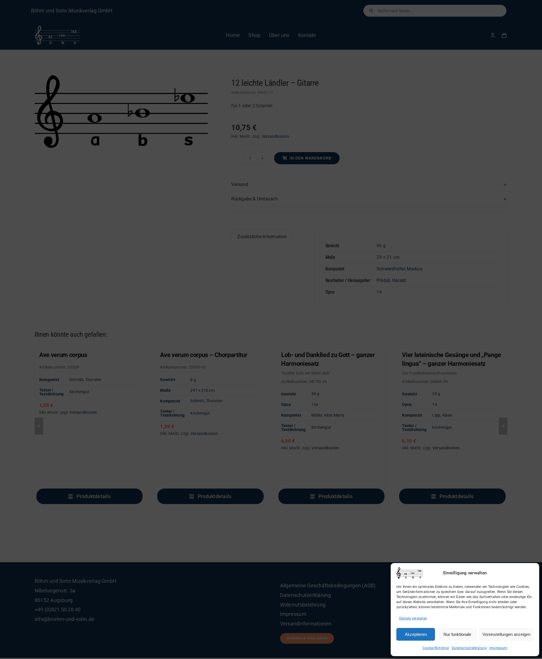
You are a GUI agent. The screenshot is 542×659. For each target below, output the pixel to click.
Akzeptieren (416, 634)
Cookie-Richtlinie (436, 648)
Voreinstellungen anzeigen (506, 634)
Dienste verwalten (413, 618)
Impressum (498, 648)
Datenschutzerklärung (469, 648)
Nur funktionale (457, 634)
